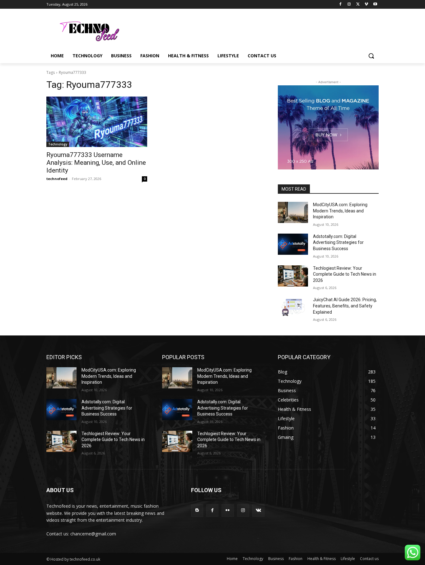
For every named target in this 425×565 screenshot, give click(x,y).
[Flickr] (228, 510)
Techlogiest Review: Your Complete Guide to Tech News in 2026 (344, 274)
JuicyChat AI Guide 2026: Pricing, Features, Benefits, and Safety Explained (345, 305)
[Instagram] (349, 4)
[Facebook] (340, 4)
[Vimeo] (366, 4)
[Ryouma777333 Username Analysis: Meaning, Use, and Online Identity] (96, 122)
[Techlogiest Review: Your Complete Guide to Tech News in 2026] (293, 276)
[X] (358, 4)
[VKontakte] (258, 510)
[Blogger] (197, 510)
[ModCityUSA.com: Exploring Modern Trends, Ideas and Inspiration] (293, 212)
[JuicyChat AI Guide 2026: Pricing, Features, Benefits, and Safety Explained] (293, 307)
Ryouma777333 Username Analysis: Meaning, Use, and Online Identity (96, 162)
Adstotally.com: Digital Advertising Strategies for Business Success (338, 242)
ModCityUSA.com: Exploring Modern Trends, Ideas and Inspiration (340, 210)
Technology (57, 144)
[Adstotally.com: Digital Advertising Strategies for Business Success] (293, 244)
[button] (371, 55)
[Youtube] (375, 4)
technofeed (57, 178)
